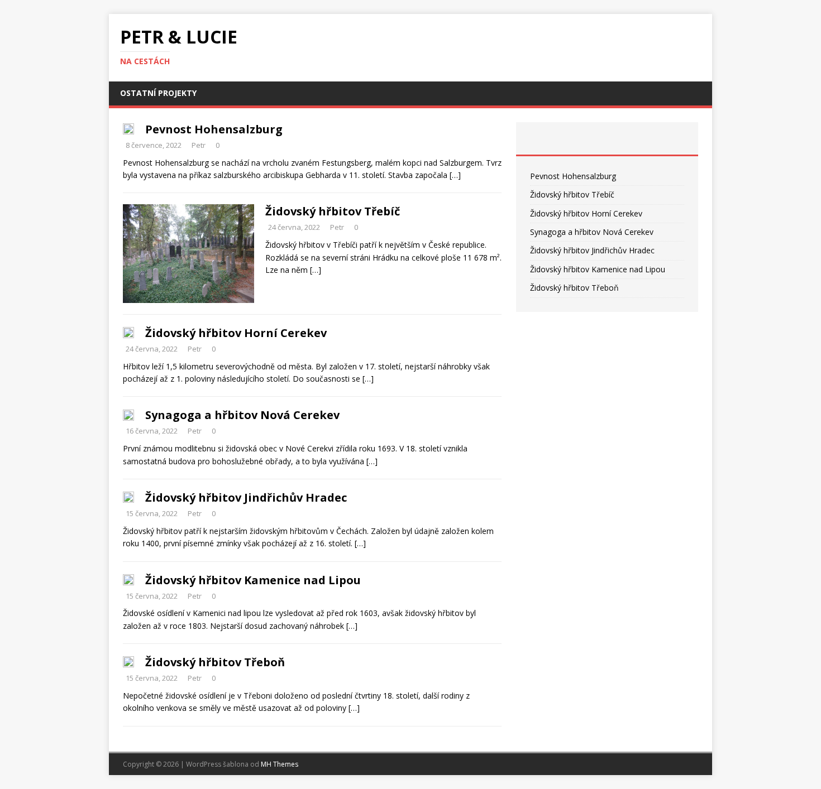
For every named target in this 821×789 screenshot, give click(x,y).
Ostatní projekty (158, 93)
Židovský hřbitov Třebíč (332, 211)
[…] (455, 175)
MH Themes (279, 764)
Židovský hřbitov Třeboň (215, 662)
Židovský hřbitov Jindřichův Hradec (246, 497)
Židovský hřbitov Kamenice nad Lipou (253, 580)
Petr (199, 145)
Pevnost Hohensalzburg (214, 129)
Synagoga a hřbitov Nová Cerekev (242, 414)
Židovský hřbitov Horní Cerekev (236, 332)
